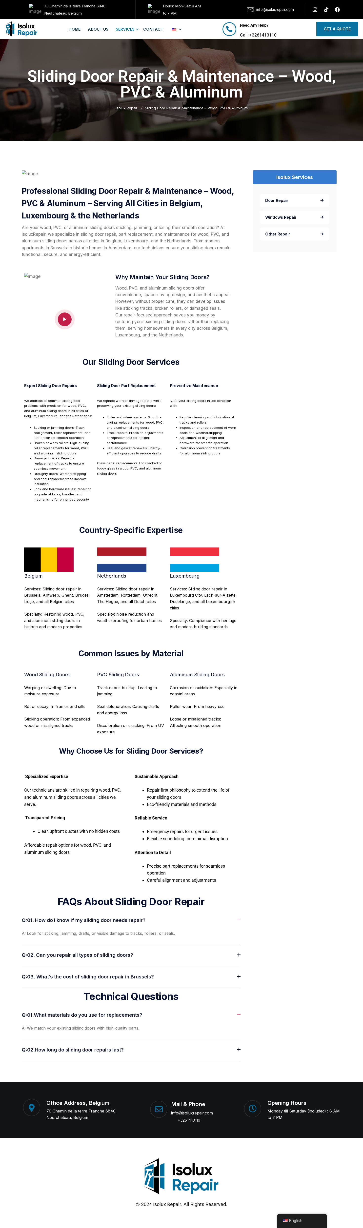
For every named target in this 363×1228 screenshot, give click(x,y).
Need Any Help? (254, 25)
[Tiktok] (326, 10)
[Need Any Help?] (229, 29)
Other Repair (277, 234)
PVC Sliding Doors (118, 675)
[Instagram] (315, 10)
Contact (153, 29)
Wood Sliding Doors (47, 675)
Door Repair (276, 200)
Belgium (33, 576)
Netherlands (111, 576)
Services (125, 29)
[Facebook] (337, 10)
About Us (98, 29)
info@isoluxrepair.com (192, 1113)
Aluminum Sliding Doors (197, 675)
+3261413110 (189, 1120)
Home (75, 29)
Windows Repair (281, 217)
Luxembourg (185, 576)
